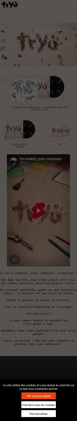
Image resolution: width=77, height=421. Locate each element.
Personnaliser (38, 413)
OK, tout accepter (38, 396)
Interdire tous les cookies (38, 405)
